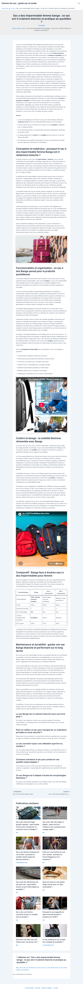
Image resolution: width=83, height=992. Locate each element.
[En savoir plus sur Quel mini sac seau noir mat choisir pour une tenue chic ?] (28, 930)
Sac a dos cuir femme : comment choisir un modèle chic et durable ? (26, 914)
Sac (79, 3)
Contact (55, 988)
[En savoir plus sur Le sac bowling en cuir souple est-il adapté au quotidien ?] (55, 930)
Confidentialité (29, 988)
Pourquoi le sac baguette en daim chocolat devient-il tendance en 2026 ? (53, 914)
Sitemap (37, 988)
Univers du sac (6, 8)
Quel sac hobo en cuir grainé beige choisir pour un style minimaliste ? (54, 884)
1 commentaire (20, 862)
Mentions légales (47, 988)
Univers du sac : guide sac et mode (19, 3)
